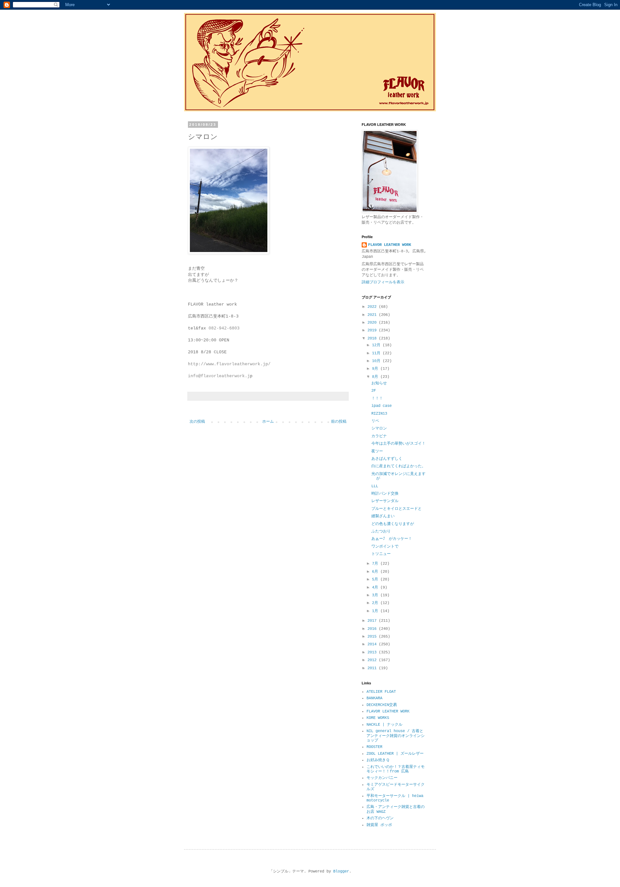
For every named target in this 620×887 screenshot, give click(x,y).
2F (373, 390)
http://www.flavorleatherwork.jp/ (229, 364)
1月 (376, 611)
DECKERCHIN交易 (382, 705)
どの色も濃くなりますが (392, 524)
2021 (373, 315)
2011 (373, 668)
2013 (373, 652)
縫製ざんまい (383, 516)
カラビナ (379, 436)
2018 (373, 338)
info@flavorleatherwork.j (219, 376)
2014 (373, 644)
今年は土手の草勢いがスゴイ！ (398, 443)
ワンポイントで (384, 546)
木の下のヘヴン (380, 818)
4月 (376, 587)
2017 (373, 621)
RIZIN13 (379, 413)
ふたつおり (381, 531)
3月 (376, 595)
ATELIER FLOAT (381, 692)
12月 (377, 345)
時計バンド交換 (384, 493)
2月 (376, 603)
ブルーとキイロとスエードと (396, 509)
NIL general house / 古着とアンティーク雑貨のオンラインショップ (396, 736)
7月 (376, 563)
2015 (373, 636)
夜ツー (377, 451)
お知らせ (379, 383)
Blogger (341, 871)
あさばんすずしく (386, 459)
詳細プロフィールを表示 (383, 282)
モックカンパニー (382, 778)
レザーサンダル (384, 501)
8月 (376, 377)
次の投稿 (197, 421)
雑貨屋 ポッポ (379, 825)
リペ (375, 421)
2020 (373, 322)
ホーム (268, 421)
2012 (373, 660)
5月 (376, 579)
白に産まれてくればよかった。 (398, 466)
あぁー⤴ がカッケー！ (391, 539)
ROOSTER (374, 747)
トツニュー (381, 554)
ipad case (381, 406)
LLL (374, 486)
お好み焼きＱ (378, 760)
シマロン (379, 428)
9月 (376, 369)
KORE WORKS (378, 718)
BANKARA (374, 698)
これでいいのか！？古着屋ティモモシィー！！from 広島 (396, 769)
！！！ (377, 398)
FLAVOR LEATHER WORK (389, 245)
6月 (376, 571)
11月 (377, 353)
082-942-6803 (224, 328)
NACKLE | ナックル (384, 724)
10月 (377, 361)
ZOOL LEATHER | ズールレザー (395, 753)
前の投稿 (338, 421)
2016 (373, 629)
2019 (373, 330)
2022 (373, 307)
